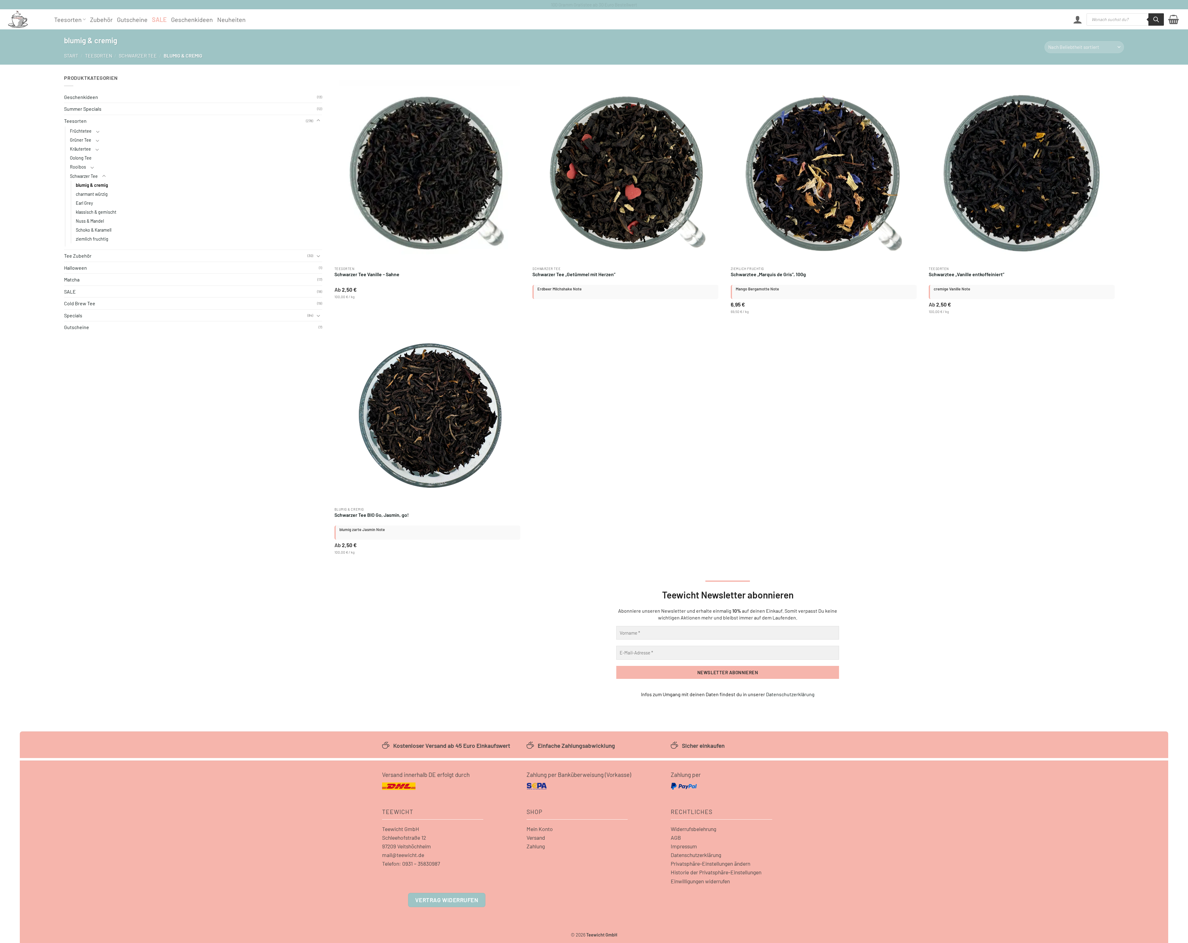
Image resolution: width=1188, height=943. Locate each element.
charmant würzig (92, 194)
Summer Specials (82, 109)
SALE (159, 19)
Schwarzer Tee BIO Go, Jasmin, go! (371, 515)
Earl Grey (84, 203)
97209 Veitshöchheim (406, 846)
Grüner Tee (80, 140)
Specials (73, 315)
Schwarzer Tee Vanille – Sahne (366, 274)
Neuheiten (231, 19)
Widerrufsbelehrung (693, 828)
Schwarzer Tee (138, 55)
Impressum (684, 846)
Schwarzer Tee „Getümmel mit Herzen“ (573, 274)
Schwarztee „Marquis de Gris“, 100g (768, 274)
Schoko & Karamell (93, 230)
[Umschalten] (318, 120)
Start (71, 55)
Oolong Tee (81, 158)
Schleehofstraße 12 (404, 837)
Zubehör (101, 19)
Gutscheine (132, 19)
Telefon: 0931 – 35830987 (411, 863)
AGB (676, 837)
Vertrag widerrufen (446, 899)
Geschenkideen (192, 19)
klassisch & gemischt (96, 212)
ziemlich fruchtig (92, 239)
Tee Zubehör (78, 256)
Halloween (75, 268)
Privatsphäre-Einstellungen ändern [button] (710, 863)
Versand (536, 837)
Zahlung (536, 846)
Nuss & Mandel (90, 221)
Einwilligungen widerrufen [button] (700, 881)
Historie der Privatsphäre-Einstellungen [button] (716, 872)
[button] (1077, 19)
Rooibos (78, 166)
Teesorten (68, 19)
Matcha (72, 279)
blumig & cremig (92, 185)
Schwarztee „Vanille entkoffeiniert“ (966, 274)
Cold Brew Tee (79, 303)
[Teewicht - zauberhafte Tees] (26, 19)
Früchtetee (81, 131)
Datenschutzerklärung (790, 694)
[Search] (1156, 19)
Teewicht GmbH (400, 828)
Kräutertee (80, 149)
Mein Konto (540, 828)
